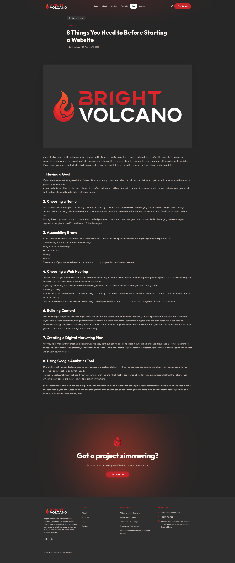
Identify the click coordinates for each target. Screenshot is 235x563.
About (104, 6)
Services (114, 6)
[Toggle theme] (171, 6)
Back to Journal (77, 18)
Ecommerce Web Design (129, 526)
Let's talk (115, 474)
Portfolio (124, 6)
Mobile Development (128, 517)
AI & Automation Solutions (130, 513)
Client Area (183, 6)
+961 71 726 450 (167, 517)
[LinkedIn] (52, 539)
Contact (142, 6)
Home (96, 6)
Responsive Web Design (129, 522)
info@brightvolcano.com (170, 512)
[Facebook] (46, 539)
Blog (133, 6)
